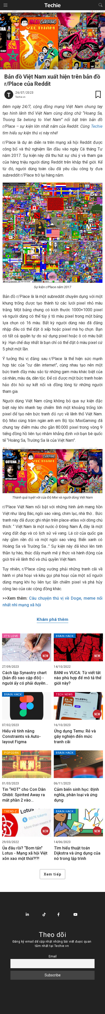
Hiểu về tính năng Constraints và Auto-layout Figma (21, 736)
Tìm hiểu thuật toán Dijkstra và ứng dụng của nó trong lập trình (77, 853)
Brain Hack (65, 636)
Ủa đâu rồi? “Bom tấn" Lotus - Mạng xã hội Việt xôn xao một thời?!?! (24, 853)
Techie (96, 126)
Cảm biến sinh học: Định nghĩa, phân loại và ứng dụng (76, 795)
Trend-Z (10, 811)
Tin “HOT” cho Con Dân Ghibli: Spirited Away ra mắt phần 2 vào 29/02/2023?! (24, 795)
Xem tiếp (52, 874)
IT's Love (11, 636)
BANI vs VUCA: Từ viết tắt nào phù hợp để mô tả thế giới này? (77, 678)
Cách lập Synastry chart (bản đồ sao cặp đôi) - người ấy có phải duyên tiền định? (24, 678)
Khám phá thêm (52, 619)
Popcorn (11, 752)
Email (53, 956)
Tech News (64, 694)
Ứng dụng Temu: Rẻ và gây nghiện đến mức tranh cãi (75, 736)
